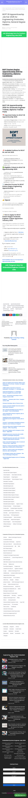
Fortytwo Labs (17, 566)
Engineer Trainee (19, 503)
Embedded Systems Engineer (9, 503)
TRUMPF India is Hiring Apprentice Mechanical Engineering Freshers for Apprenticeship (16, 361)
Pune (23, 633)
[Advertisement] (14, 52)
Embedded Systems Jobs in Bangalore (7, 746)
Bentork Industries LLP (7, 553)
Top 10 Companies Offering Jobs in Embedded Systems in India (17, 732)
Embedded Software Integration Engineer (11, 497)
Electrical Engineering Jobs (20, 756)
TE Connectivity (15, 604)
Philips (18, 597)
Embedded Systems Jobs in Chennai (7, 749)
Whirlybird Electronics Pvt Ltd (9, 615)
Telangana (5, 635)
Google (4, 570)
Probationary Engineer (7, 517)
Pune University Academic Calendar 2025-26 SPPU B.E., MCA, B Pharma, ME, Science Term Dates (17, 725)
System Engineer (6, 526)
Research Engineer (7, 521)
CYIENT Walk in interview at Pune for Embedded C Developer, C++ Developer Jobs (13, 388)
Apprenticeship (8, 8)
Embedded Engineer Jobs (8, 486)
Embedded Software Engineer (9, 492)
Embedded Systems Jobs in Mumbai (20, 746)
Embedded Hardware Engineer (9, 490)
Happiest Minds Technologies (9, 575)
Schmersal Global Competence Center (10, 602)
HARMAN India (6, 573)
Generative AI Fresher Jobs (19, 753)
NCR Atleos (14, 595)
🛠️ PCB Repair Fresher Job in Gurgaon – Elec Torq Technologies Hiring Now (13, 454)
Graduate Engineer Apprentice (16, 508)
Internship (5, 512)
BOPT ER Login (6, 308)
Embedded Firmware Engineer (9, 488)
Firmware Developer (7, 506)
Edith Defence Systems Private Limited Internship (12, 561)
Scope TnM (22, 602)
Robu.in (4, 599)
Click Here (20, 232)
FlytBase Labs (11, 564)
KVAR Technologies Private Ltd (18, 582)
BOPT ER (8, 307)
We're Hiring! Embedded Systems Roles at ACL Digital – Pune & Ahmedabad (13, 410)
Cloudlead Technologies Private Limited (11, 555)
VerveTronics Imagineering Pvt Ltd (10, 613)
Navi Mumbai (17, 633)
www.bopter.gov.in (13, 250)
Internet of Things (19, 510)
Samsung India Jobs (12, 599)
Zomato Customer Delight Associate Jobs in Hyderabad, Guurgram (13, 406)
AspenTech (18, 541)
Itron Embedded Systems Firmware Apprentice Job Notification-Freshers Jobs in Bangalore (15, 352)
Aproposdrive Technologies (8, 541)
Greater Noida (18, 628)
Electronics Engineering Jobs (20, 758)
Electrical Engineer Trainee (17, 479)
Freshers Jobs (6, 508)
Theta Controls (6, 606)
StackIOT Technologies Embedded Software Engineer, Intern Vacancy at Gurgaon (13, 423)
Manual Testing (6, 515)
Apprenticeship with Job (15, 304)
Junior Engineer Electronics (14, 512)
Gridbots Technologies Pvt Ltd (14, 570)
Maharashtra (5, 633)
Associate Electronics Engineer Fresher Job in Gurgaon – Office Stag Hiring (14, 427)
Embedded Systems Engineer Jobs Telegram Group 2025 (17, 666)
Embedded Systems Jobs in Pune (20, 743)
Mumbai (11, 633)
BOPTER (12, 308)
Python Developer (17, 517)
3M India (5, 537)
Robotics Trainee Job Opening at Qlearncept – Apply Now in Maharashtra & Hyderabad (14, 446)
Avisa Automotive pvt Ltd (8, 546)
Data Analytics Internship (16, 474)
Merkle (19, 588)
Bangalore (12, 626)
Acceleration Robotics (7, 539)
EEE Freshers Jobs (7, 755)
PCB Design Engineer (15, 515)
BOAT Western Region (7, 548)
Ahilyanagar (5, 626)
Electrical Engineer (6, 479)
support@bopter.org (12, 248)
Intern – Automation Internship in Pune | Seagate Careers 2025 (13, 396)
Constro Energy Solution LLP (17, 557)
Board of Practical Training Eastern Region (16, 305)
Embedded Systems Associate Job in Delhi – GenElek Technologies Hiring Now (13, 434)
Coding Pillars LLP (6, 557)
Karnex (4, 584)
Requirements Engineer (15, 519)
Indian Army (5, 579)
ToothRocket (13, 606)
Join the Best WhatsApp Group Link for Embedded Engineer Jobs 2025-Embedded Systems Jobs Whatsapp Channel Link (17, 674)
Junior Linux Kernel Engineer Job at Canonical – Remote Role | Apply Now (14, 442)
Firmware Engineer (16, 506)
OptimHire (20, 595)
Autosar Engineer (6, 474)
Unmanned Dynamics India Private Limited (11, 611)
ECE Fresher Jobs (20, 755)
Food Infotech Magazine (8, 566)
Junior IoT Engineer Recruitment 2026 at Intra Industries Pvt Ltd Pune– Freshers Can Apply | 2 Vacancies (14, 384)
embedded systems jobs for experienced (8, 743)
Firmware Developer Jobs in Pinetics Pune (13, 403)
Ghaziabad (12, 628)
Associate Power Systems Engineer (10, 472)
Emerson (5, 564)
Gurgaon (5, 631)
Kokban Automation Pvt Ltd (13, 584)
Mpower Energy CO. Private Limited (10, 593)
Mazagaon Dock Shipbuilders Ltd (9, 588)
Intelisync (17, 579)
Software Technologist (17, 524)
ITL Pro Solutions (16, 577)
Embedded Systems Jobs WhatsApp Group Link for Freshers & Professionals (17, 717)
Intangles (11, 579)
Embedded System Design (8, 499)
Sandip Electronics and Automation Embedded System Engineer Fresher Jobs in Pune (13, 419)
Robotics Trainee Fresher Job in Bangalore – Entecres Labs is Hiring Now (13, 450)
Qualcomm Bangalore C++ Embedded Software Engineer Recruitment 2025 (12, 392)
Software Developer (7, 524)
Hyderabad (11, 631)
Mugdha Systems (6, 595)
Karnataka (17, 631)
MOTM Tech (17, 586)
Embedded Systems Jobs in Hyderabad (20, 749)
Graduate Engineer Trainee (8, 310)
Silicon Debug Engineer (16, 521)
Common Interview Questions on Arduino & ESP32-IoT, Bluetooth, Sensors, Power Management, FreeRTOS (17, 700)
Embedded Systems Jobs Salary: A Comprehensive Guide (17, 660)
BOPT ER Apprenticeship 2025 (18, 307)
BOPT (4, 307)
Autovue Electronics (17, 544)
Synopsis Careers (6, 604)
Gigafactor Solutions (18, 568)
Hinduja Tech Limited (7, 577)
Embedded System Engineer (8, 501)
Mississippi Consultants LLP (8, 591)
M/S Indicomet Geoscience (8, 586)
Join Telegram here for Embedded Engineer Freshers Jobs (14, 267)
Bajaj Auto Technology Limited (9, 550)
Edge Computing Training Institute (10, 27)
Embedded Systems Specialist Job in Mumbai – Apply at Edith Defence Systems (14, 438)
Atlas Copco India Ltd (7, 544)
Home (3, 8)
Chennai (17, 626)
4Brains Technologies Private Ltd (15, 537)
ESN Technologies (6, 559)
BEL (15, 546)
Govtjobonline (10, 793)
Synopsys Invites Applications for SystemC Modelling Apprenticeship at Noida (16, 370)
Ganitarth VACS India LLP (8, 568)
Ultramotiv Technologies (8, 608)
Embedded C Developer (8, 481)
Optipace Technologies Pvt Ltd (9, 597)
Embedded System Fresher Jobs (7, 752)
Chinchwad (5, 628)
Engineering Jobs (18, 308)
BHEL (19, 546)
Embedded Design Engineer (8, 483)
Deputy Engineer (6, 477)
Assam (4, 305)
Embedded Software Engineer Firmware (11, 494)
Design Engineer (15, 477)
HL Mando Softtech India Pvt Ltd (17, 573)
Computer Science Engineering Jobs (8, 757)
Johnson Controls (6, 582)
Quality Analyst (6, 519)
